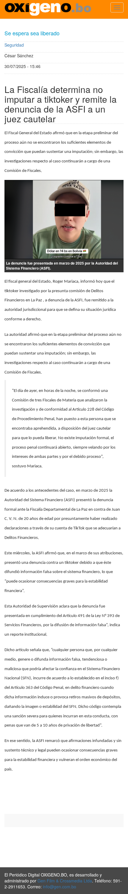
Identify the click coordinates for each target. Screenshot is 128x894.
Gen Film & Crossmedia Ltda (65, 881)
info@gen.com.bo (59, 887)
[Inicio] (48, 9)
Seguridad (14, 45)
